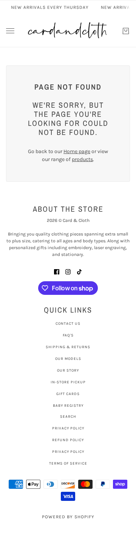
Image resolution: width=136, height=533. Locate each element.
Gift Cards (68, 394)
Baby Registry (68, 405)
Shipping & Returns (68, 347)
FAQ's (68, 335)
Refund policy (68, 440)
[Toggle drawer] (10, 30)
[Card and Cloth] (68, 30)
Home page (76, 151)
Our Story (68, 370)
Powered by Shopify (68, 516)
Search (68, 416)
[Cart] (126, 31)
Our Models (68, 358)
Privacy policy (68, 451)
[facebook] (56, 271)
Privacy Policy (68, 428)
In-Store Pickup (68, 382)
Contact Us (68, 323)
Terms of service (68, 463)
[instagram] (68, 271)
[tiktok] (79, 271)
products (82, 159)
